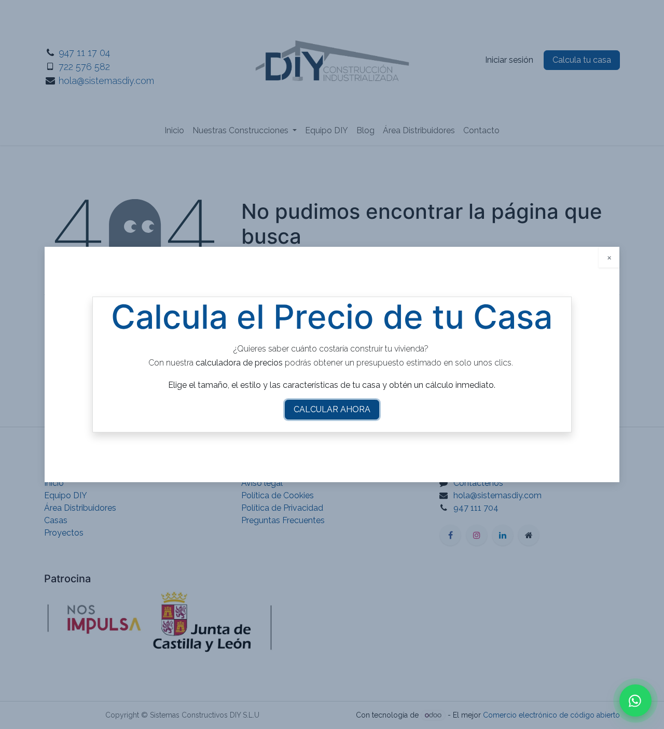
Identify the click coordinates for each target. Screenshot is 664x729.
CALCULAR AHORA (332, 409)
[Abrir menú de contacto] (635, 700)
